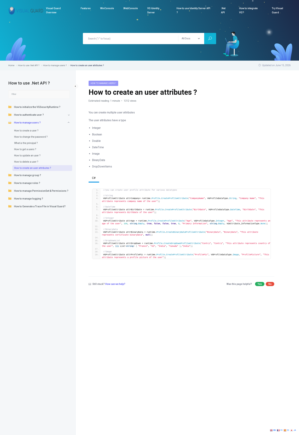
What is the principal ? (26, 143)
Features (86, 8)
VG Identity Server (153, 10)
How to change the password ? (31, 136)
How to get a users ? (25, 149)
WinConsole (107, 8)
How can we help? (115, 284)
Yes (260, 284)
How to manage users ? (27, 122)
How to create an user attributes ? (32, 168)
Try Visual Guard (277, 10)
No (270, 284)
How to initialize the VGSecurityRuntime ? (37, 107)
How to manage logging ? (28, 198)
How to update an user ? (27, 155)
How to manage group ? (27, 175)
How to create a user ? (26, 130)
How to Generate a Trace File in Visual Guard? (40, 206)
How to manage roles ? (27, 183)
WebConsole (130, 8)
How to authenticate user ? (29, 114)
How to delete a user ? (26, 161)
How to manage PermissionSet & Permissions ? (41, 190)
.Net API (223, 10)
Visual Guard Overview (53, 10)
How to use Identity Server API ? (193, 10)
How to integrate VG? (248, 10)
